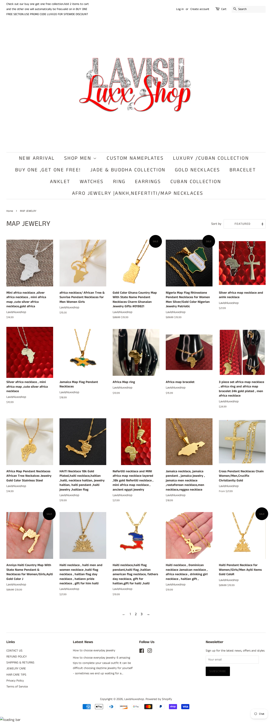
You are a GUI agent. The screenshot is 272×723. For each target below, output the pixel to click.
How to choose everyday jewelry (94, 650)
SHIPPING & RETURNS (20, 662)
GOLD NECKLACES (197, 170)
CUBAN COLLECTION (195, 181)
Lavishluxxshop (134, 699)
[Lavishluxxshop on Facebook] (141, 652)
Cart (224, 9)
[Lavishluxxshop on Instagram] (149, 652)
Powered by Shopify (159, 699)
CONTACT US (14, 651)
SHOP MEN (78, 158)
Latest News (83, 642)
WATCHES (92, 181)
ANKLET (60, 181)
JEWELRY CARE (16, 668)
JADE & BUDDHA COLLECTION (128, 170)
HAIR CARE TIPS (16, 675)
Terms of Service (17, 687)
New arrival (37, 158)
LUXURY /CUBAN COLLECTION (211, 158)
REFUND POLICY (16, 657)
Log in (180, 9)
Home (9, 211)
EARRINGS (148, 181)
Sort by (216, 224)
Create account (199, 9)
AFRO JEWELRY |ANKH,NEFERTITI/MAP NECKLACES (137, 193)
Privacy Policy (15, 681)
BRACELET (243, 170)
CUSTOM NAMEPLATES (135, 158)
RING (119, 181)
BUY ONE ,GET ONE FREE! (48, 170)
